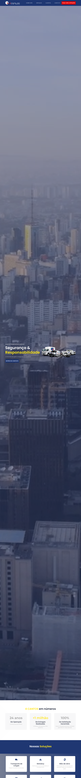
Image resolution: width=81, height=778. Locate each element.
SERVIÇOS (39, 3)
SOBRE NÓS (29, 3)
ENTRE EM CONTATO (12, 361)
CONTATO (57, 3)
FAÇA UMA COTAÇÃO (68, 3)
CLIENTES (48, 3)
